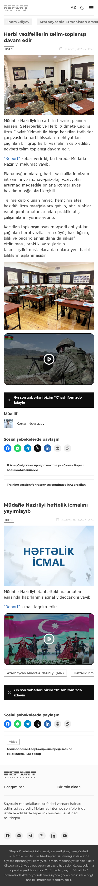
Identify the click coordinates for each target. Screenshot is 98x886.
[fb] (7, 448)
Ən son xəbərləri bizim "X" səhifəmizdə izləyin (48, 400)
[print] (57, 448)
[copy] (67, 448)
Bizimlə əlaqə (69, 787)
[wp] (17, 448)
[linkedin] (47, 448)
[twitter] (37, 448)
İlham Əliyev (17, 22)
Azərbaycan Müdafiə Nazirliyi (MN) (35, 673)
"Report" (12, 158)
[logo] (16, 8)
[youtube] (65, 835)
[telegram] (27, 448)
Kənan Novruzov (30, 423)
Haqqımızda (14, 787)
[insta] (19, 835)
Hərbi (9, 49)
